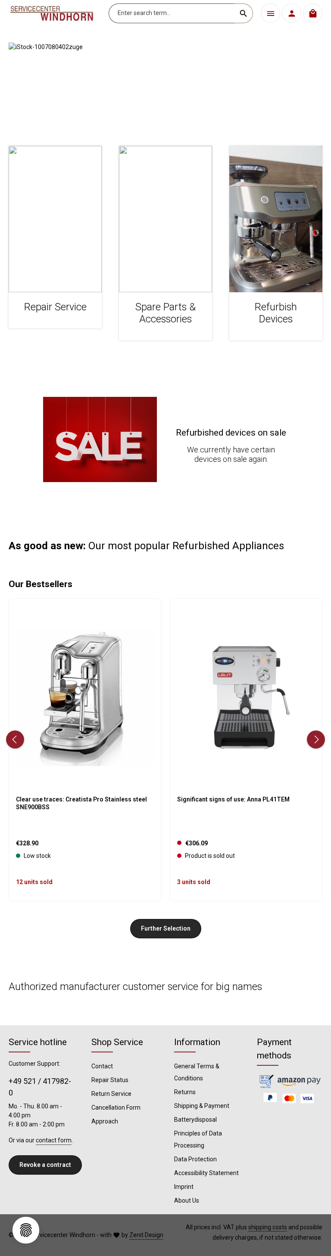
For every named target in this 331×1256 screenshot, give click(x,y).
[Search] (243, 13)
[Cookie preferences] (26, 1230)
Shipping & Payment (201, 1105)
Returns (185, 1092)
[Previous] (15, 739)
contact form (54, 1140)
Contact (102, 1066)
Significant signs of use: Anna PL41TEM (233, 799)
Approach (104, 1121)
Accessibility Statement (206, 1172)
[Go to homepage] (52, 13)
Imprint (184, 1186)
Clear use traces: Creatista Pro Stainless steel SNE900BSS (81, 803)
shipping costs (267, 1227)
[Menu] (270, 13)
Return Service (111, 1093)
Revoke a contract (45, 1164)
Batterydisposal (195, 1119)
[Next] (316, 739)
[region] (165, 86)
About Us (186, 1200)
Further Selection (165, 928)
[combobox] (172, 13)
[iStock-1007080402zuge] (165, 86)
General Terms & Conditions (196, 1072)
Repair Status (109, 1080)
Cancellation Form (116, 1107)
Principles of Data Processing (198, 1139)
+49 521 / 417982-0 (40, 1087)
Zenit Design (146, 1234)
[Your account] (291, 13)
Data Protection (195, 1159)
